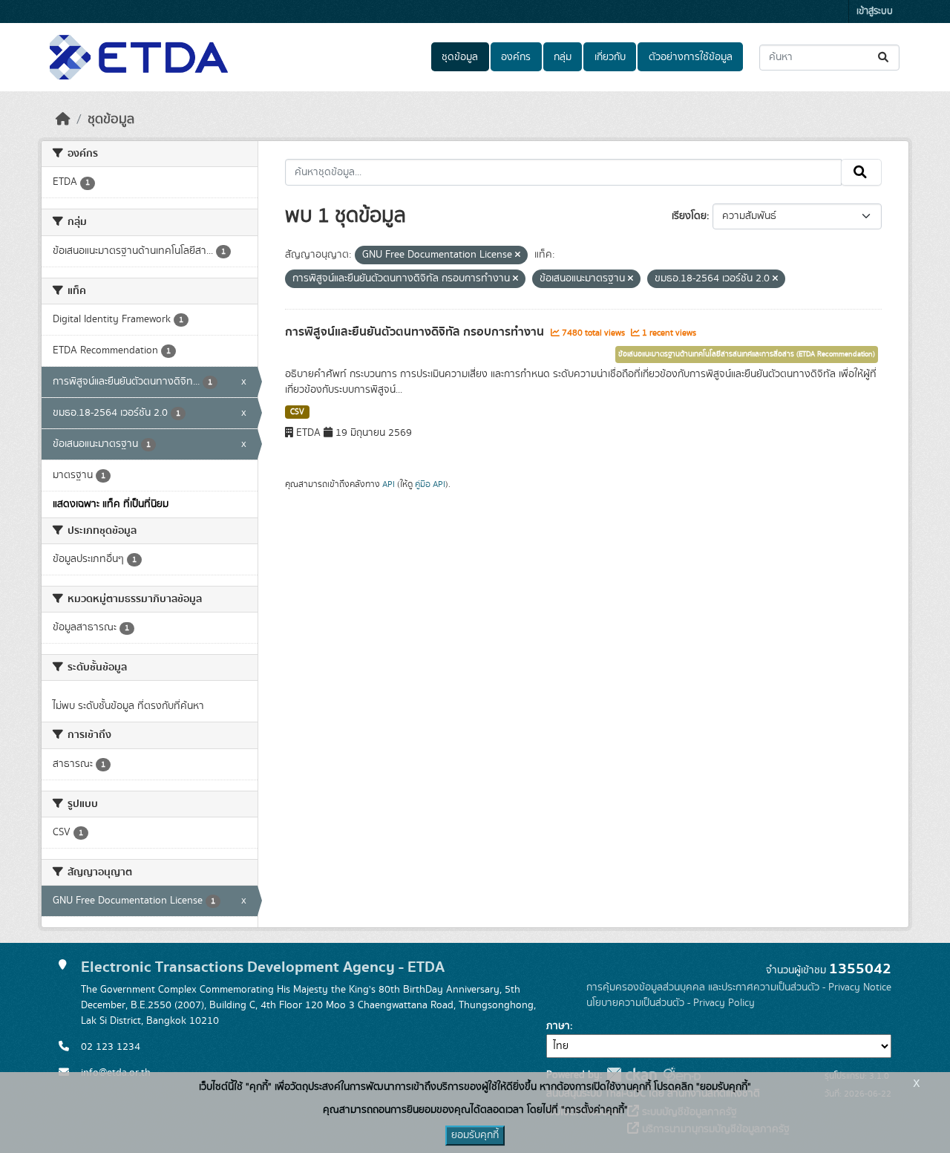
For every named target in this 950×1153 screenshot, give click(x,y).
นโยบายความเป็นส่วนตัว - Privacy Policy (670, 1003)
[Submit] (884, 58)
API (388, 484)
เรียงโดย (689, 216)
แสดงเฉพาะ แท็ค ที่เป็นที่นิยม (110, 504)
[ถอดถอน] (517, 255)
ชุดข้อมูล (460, 57)
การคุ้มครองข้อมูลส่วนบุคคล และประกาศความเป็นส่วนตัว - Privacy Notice (738, 987)
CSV (297, 412)
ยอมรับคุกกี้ (475, 1135)
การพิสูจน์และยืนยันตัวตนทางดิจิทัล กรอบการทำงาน (416, 332)
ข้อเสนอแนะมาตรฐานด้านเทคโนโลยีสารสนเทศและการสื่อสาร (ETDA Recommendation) (746, 354)
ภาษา (558, 1026)
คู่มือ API (430, 484)
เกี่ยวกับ (610, 57)
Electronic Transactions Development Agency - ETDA (263, 967)
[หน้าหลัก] (63, 119)
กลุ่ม (562, 57)
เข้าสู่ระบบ (874, 11)
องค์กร (516, 57)
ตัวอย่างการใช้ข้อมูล (691, 57)
